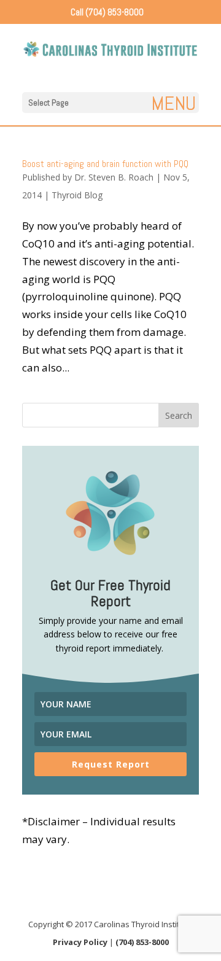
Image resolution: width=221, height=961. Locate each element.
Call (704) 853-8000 (107, 12)
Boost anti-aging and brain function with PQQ (105, 163)
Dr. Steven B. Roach (113, 177)
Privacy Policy (80, 941)
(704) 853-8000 (142, 941)
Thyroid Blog (77, 195)
